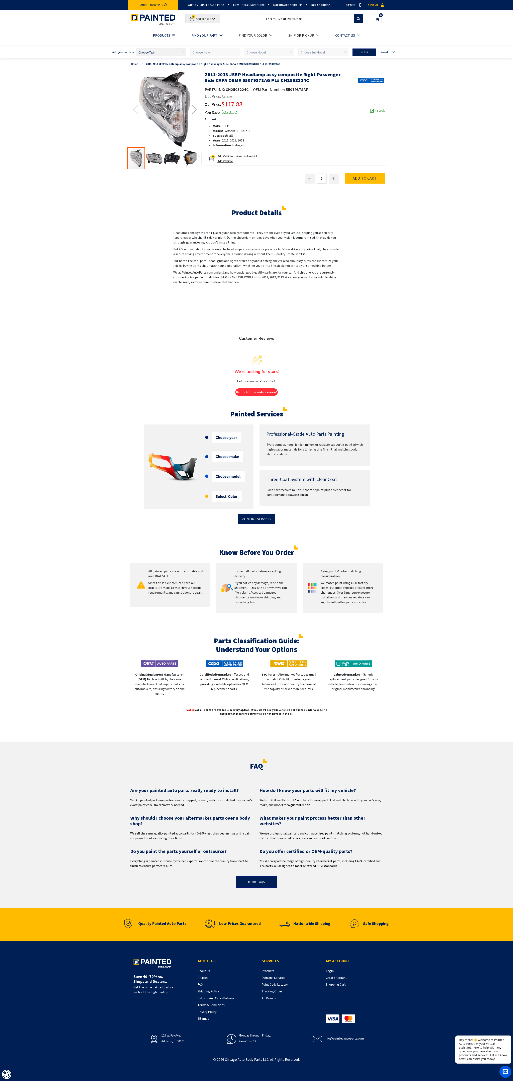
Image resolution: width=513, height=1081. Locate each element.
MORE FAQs (256, 882)
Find (364, 52)
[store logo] (153, 19)
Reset (384, 52)
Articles (203, 978)
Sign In (350, 5)
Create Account (336, 978)
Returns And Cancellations (216, 998)
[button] (135, 109)
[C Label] (371, 80)
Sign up (373, 5)
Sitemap (203, 1018)
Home (134, 64)
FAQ (200, 984)
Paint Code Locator (275, 984)
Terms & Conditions (211, 1005)
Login (330, 971)
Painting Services (256, 519)
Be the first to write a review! (256, 392)
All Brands (269, 998)
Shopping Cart (336, 984)
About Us (204, 971)
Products (268, 971)
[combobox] (313, 18)
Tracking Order (272, 991)
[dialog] (6, 1074)
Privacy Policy (207, 1012)
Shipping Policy (208, 991)
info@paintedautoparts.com (344, 1038)
